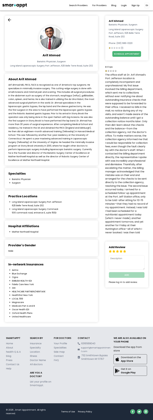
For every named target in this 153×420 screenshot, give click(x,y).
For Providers (99, 5)
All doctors (36, 364)
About (9, 347)
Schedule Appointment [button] (127, 53)
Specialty (35, 347)
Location (35, 352)
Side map (59, 352)
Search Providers (78, 5)
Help (8, 368)
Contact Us (12, 364)
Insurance (36, 343)
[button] (132, 411)
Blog (113, 5)
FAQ (56, 360)
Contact (59, 356)
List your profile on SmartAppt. (40, 383)
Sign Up (135, 5)
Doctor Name (38, 360)
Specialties (60, 347)
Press (9, 360)
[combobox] (146, 5)
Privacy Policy (85, 411)
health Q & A (13, 352)
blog (8, 356)
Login (124, 5)
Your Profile (60, 343)
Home (9, 343)
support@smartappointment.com (95, 349)
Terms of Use (68, 411)
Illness (33, 356)
